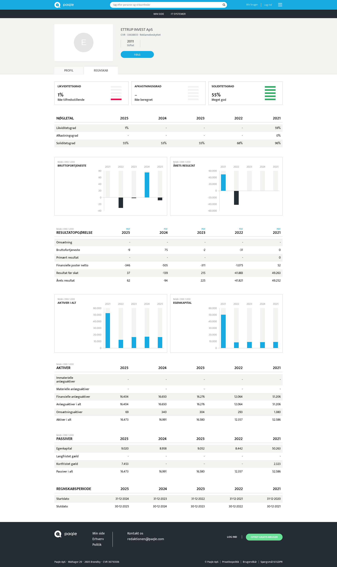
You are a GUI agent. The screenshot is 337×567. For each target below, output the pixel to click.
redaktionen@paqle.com (145, 539)
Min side (158, 14)
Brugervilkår (250, 562)
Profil (68, 70)
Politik (96, 545)
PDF (128, 229)
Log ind (268, 5)
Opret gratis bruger (264, 537)
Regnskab (101, 70)
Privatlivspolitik (230, 562)
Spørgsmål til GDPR (272, 562)
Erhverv (98, 539)
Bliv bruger (252, 4)
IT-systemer (178, 14)
